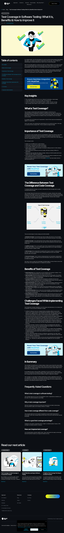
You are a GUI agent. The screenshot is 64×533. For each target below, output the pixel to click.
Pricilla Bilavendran (10, 23)
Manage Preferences (26, 529)
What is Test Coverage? (6, 67)
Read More (3, 481)
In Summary (4, 86)
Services (27, 2)
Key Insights (4, 64)
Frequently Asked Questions (7, 89)
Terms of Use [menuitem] (13, 525)
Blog (7, 9)
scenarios (48, 158)
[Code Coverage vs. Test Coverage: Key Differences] (11, 461)
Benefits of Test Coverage (7, 78)
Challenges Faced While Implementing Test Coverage (10, 83)
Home (3, 9)
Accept (34, 529)
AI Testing (25, 450)
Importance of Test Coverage (7, 71)
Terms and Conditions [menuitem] (6, 525)
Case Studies (33, 2)
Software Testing (5, 13)
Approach (15, 2)
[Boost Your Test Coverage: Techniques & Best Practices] (53, 461)
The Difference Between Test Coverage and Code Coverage (11, 75)
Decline (42, 529)
